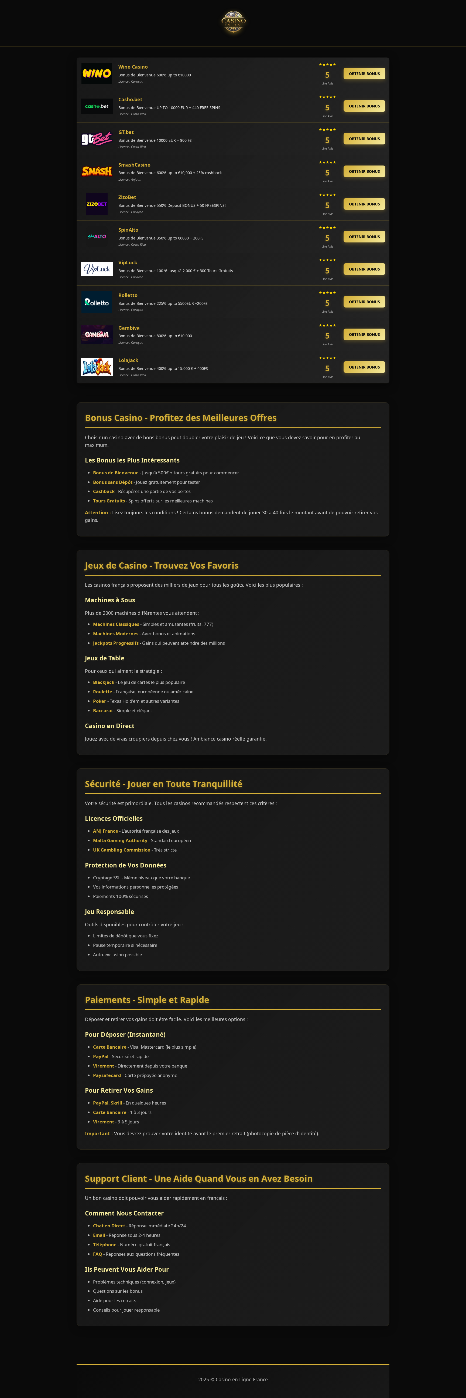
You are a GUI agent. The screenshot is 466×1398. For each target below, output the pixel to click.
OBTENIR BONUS (364, 73)
